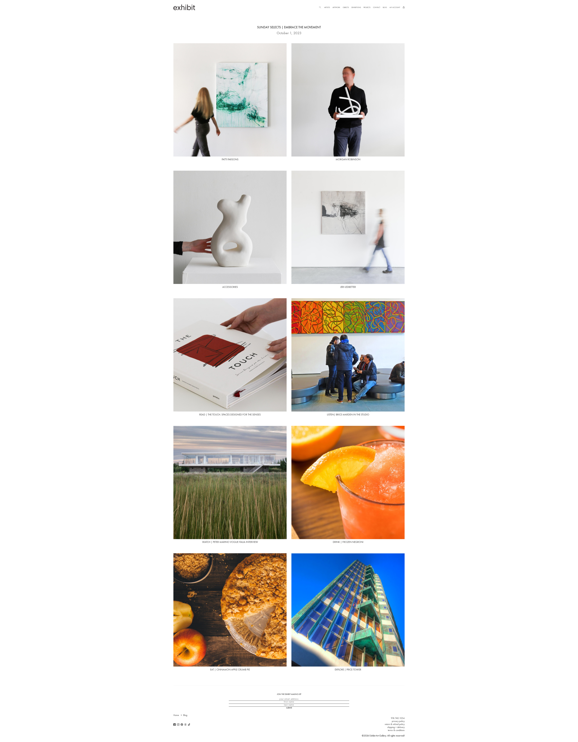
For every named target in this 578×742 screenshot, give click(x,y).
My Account (395, 7)
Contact (376, 7)
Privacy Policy (398, 721)
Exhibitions (356, 7)
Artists (327, 7)
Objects (346, 7)
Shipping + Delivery (396, 727)
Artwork (336, 7)
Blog (385, 7)
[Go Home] (184, 7)
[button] (320, 7)
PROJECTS (367, 7)
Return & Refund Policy (395, 724)
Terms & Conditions (396, 730)
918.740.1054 (398, 718)
